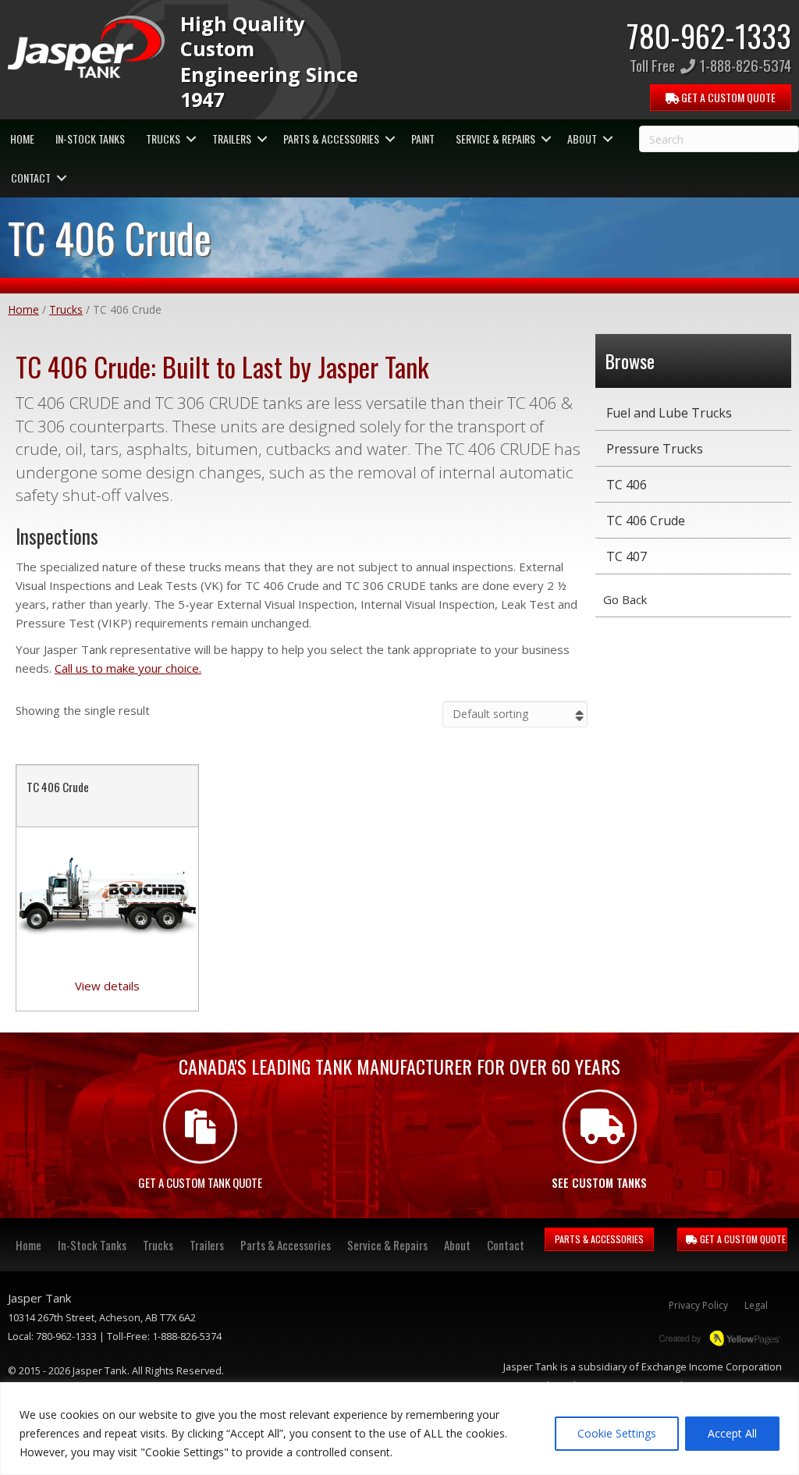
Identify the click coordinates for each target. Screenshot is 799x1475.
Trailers (231, 138)
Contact (31, 177)
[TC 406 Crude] (107, 896)
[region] (399, 1428)
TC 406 (626, 484)
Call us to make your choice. (128, 668)
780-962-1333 (709, 35)
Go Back (625, 599)
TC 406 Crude (58, 786)
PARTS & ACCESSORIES (599, 1239)
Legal (756, 1305)
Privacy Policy (698, 1305)
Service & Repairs (495, 138)
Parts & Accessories (331, 138)
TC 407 (626, 556)
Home (22, 138)
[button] (190, 138)
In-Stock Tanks (90, 138)
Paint (423, 138)
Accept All (732, 1433)
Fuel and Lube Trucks (669, 412)
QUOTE (727, 97)
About (582, 138)
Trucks (163, 138)
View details (107, 985)
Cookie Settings (616, 1433)
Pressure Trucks (654, 448)
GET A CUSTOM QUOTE (742, 1239)
